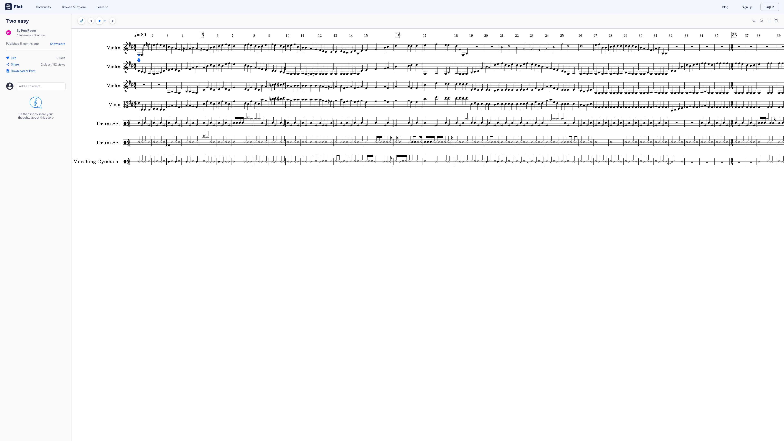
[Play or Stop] (99, 20)
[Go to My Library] (14, 7)
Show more (57, 44)
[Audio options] (104, 20)
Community (43, 7)
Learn (100, 7)
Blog (725, 7)
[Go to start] (91, 21)
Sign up (747, 7)
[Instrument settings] (81, 20)
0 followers (24, 35)
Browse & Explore (74, 7)
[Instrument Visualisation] (112, 21)
